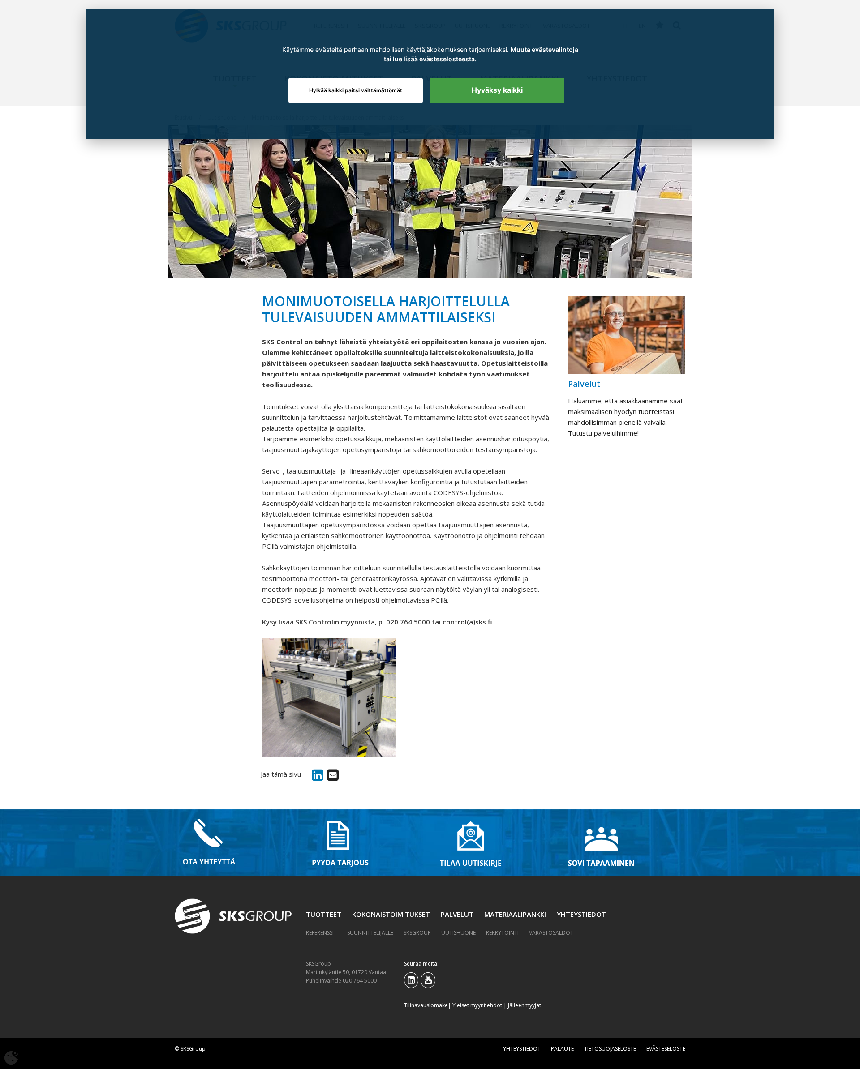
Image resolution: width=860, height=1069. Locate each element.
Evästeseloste (665, 1048)
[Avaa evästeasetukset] (11, 1058)
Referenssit (321, 932)
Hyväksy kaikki (497, 90)
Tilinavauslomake (426, 1005)
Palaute (562, 1048)
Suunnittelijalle (370, 932)
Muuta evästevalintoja (544, 49)
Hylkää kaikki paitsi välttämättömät (355, 90)
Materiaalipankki (515, 914)
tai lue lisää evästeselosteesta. (430, 59)
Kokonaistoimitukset (391, 914)
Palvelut (457, 914)
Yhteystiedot (581, 914)
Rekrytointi (502, 932)
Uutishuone (458, 932)
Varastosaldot (551, 932)
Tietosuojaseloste (610, 1048)
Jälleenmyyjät (524, 1005)
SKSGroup (417, 932)
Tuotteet (323, 914)
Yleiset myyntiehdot (477, 1005)
